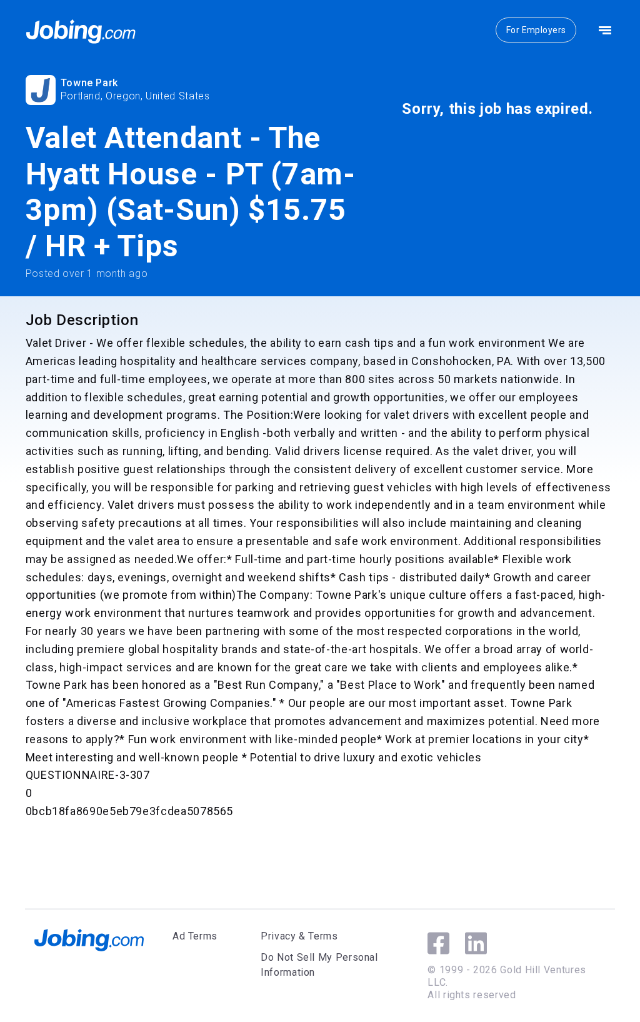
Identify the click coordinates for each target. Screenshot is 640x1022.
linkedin (476, 943)
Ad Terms (195, 936)
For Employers (536, 30)
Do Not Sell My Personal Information (319, 964)
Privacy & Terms (299, 936)
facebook (438, 943)
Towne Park (89, 83)
